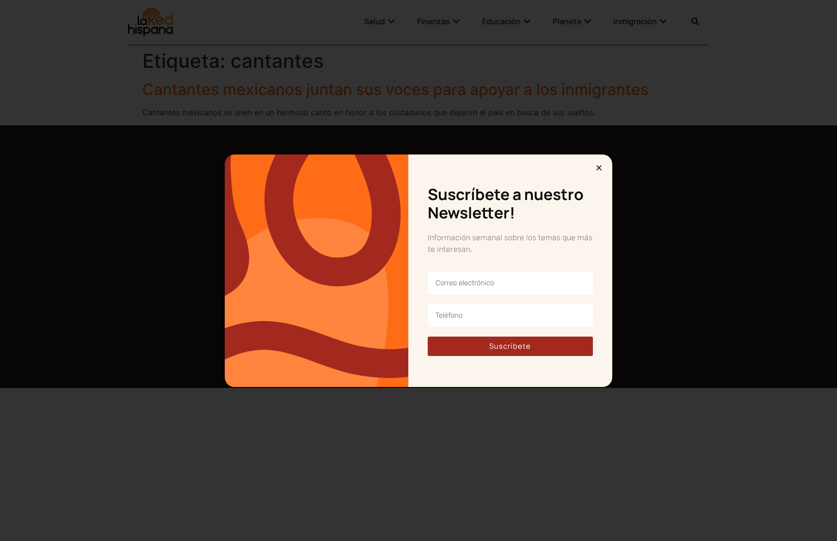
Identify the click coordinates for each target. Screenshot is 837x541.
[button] (599, 167)
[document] (418, 270)
